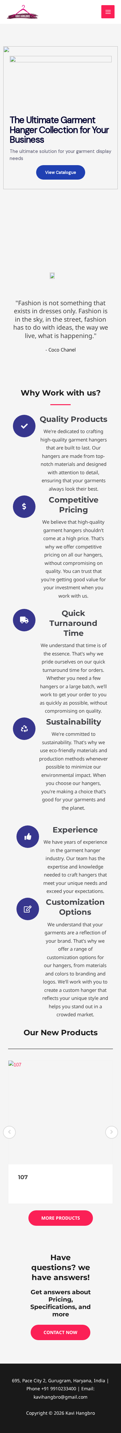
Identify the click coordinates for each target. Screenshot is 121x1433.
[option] (60, 1132)
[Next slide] (111, 1132)
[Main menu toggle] (108, 11)
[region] (60, 117)
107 (23, 1177)
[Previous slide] (9, 1132)
